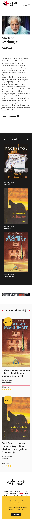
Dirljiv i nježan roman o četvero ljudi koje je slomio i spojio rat (16, 373)
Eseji (26, 493)
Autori (20, 493)
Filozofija (24, 496)
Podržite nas (8, 491)
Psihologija (8, 496)
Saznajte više (19, 509)
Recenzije (18, 491)
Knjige (6, 493)
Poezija (16, 496)
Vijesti (26, 491)
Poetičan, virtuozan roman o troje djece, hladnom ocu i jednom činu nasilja (15, 447)
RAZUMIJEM (16, 514)
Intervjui (13, 493)
